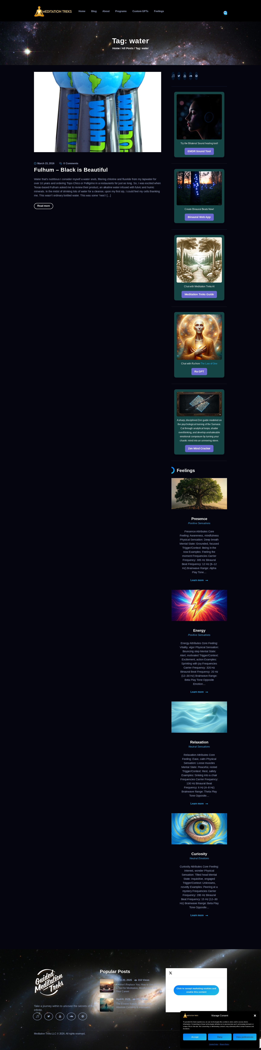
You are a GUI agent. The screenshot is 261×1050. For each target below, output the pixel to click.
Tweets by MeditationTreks (196, 990)
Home (116, 48)
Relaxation (199, 742)
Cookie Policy (213, 1044)
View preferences (244, 1037)
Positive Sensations (199, 523)
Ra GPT (199, 371)
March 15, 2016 (45, 163)
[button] (254, 1015)
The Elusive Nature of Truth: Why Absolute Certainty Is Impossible (133, 1005)
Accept (194, 1037)
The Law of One (209, 363)
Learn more (197, 580)
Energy (199, 630)
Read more (43, 206)
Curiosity (199, 854)
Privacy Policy (224, 1044)
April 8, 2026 (123, 999)
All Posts (127, 48)
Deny (219, 1037)
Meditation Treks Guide (199, 294)
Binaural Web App (199, 217)
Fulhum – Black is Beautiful (71, 170)
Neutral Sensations (199, 746)
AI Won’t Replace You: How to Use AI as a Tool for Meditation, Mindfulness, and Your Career (137, 988)
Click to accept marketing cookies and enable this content (196, 990)
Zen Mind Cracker (199, 448)
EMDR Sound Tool (199, 151)
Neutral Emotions (199, 858)
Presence (199, 519)
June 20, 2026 (124, 980)
